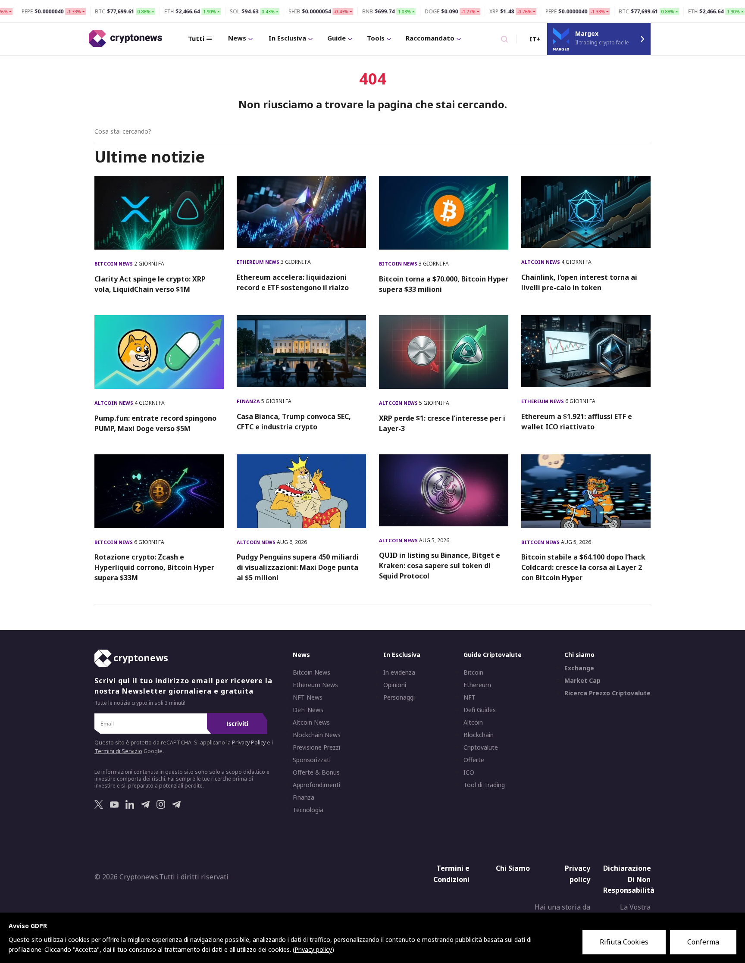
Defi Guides (479, 710)
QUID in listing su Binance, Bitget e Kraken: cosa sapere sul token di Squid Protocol (439, 565)
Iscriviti (237, 723)
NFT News (307, 697)
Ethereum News (259, 262)
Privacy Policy (249, 742)
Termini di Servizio (118, 751)
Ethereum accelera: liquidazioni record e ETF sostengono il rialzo (293, 282)
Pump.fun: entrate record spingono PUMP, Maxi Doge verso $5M (155, 423)
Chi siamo (579, 654)
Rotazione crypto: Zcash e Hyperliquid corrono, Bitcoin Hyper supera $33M (154, 567)
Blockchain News (317, 735)
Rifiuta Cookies (624, 942)
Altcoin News (541, 262)
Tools (376, 38)
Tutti (196, 38)
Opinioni (394, 685)
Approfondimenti (316, 785)
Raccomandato (430, 38)
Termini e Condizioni (451, 873)
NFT (469, 697)
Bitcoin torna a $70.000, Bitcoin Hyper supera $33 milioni (443, 284)
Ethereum (477, 685)
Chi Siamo (513, 868)
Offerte (473, 760)
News (237, 38)
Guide (336, 38)
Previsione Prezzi (316, 747)
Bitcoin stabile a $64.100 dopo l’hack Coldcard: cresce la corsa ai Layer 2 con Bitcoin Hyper (583, 567)
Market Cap (582, 680)
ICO (468, 772)
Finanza (249, 401)
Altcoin (473, 722)
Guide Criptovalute (492, 654)
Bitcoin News (114, 263)
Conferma (703, 942)
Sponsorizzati (312, 760)
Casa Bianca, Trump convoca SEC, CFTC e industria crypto (294, 421)
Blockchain (478, 735)
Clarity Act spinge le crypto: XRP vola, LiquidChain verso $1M (150, 284)
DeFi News (308, 710)
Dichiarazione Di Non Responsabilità (628, 879)
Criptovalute (480, 747)
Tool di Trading (484, 785)
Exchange (579, 668)
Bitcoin (473, 672)
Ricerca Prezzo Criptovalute (607, 693)
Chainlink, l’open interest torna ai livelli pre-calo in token (579, 282)
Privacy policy (577, 873)
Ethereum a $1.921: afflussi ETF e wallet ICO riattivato (576, 421)
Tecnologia (308, 810)
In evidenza (399, 672)
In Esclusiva (287, 38)
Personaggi (399, 697)
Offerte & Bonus (316, 772)
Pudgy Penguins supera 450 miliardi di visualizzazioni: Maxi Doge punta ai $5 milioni (298, 567)
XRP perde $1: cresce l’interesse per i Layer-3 (442, 423)
